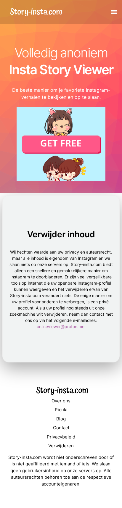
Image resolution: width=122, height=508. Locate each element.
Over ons (61, 401)
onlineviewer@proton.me (60, 326)
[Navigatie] (114, 11)
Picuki (61, 409)
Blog (61, 419)
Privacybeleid (61, 437)
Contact (61, 427)
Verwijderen (61, 446)
